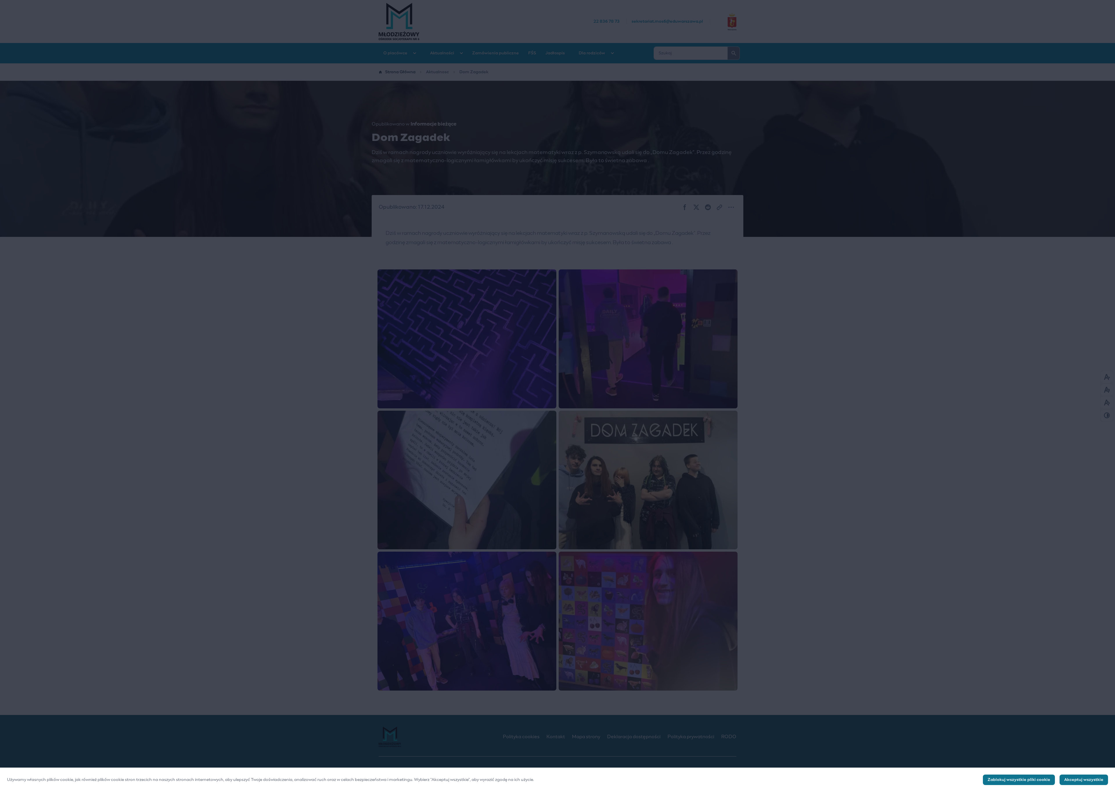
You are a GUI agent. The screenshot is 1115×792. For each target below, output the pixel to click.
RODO (728, 736)
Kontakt (555, 736)
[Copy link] (719, 207)
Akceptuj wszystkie (1083, 780)
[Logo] (436, 737)
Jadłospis (555, 53)
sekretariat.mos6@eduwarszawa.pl (667, 21)
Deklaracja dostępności (634, 736)
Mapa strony (586, 736)
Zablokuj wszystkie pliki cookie (1019, 780)
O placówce (395, 53)
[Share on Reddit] (708, 207)
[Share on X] (696, 207)
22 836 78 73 (607, 21)
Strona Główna (400, 72)
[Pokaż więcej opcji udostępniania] (731, 207)
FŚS (532, 53)
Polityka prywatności (691, 736)
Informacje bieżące (433, 124)
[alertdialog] (557, 780)
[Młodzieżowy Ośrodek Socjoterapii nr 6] (486, 21)
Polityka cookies (521, 736)
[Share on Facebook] (684, 207)
